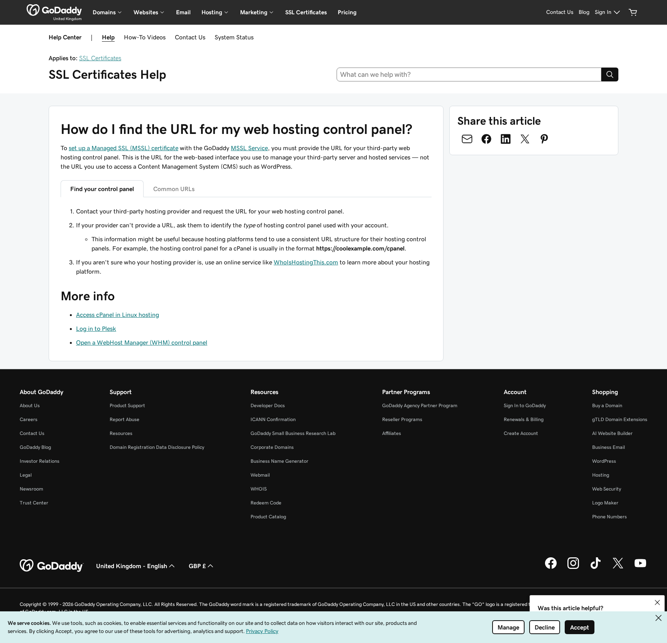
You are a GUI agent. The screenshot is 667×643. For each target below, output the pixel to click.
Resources (121, 433)
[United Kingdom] (54, 10)
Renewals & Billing (523, 419)
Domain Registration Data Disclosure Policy (157, 447)
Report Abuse (124, 419)
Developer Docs (268, 405)
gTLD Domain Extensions (619, 419)
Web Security (606, 488)
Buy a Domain (607, 405)
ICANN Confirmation (273, 419)
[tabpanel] (246, 241)
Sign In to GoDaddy (525, 405)
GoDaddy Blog (35, 447)
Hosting (600, 474)
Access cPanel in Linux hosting (117, 314)
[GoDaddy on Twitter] (618, 568)
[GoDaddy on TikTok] (596, 568)
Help (108, 37)
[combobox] (469, 74)
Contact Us (190, 37)
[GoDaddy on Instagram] (573, 568)
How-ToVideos (145, 37)
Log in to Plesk (96, 328)
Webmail (260, 474)
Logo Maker (605, 502)
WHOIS (259, 488)
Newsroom (31, 488)
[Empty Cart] (633, 12)
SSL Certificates (306, 12)
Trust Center (34, 502)
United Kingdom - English (131, 566)
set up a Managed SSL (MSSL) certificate (123, 148)
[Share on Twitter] (525, 139)
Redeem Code (266, 502)
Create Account (521, 433)
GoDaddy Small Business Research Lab (293, 433)
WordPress (604, 461)
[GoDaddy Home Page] (52, 565)
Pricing (347, 12)
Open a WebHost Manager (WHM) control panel (141, 342)
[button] (657, 602)
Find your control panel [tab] (102, 189)
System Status (234, 37)
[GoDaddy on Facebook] (551, 568)
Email (183, 12)
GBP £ (197, 566)
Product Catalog (268, 516)
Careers (28, 419)
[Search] (609, 74)
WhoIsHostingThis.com (306, 262)
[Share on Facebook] (486, 139)
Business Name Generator (279, 461)
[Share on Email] (467, 139)
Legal (26, 474)
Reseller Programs (402, 419)
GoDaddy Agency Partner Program (419, 405)
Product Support (127, 405)
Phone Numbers (609, 516)
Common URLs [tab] (174, 189)
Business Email (608, 447)
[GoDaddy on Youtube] (640, 568)
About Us (30, 405)
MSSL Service (249, 148)
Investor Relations (39, 461)
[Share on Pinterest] (544, 139)
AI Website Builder (612, 433)
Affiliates (391, 433)
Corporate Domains (272, 447)
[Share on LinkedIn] (505, 139)
